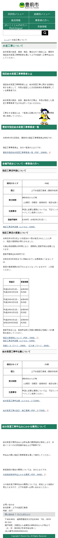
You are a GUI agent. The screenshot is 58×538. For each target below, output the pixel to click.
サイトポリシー (23, 514)
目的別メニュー (16, 13)
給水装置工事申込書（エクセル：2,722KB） (21, 401)
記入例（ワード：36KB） (39, 346)
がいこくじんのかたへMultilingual (15, 26)
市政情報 (42, 26)
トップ (7, 40)
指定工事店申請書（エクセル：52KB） (19, 227)
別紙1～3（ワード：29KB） (15, 346)
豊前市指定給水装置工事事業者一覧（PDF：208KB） (25, 152)
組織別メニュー (42, 13)
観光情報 (16, 20)
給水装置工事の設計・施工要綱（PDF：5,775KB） (24, 410)
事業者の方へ (42, 20)
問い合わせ (9, 514)
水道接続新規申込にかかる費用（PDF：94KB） (23, 474)
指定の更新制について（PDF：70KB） (19, 338)
